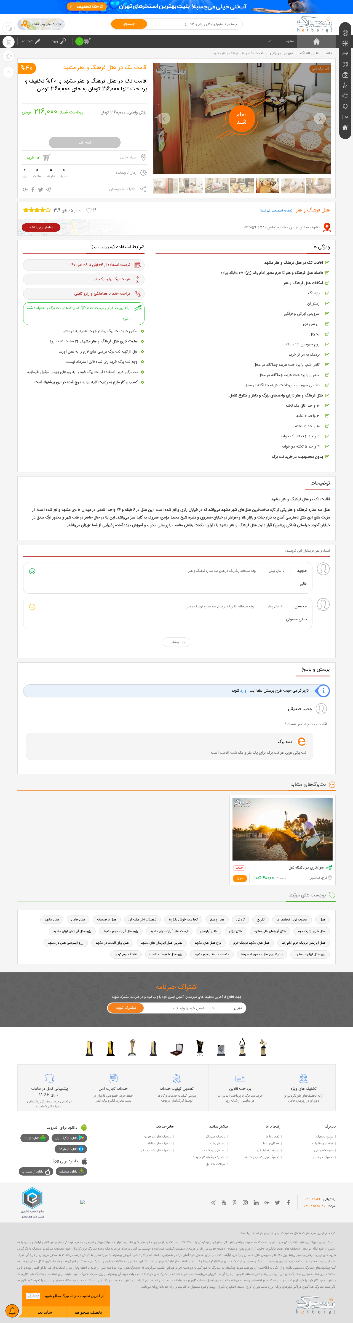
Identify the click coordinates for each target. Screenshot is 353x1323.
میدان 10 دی (128, 157)
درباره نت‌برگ (324, 1136)
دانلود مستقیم (68, 1171)
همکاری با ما (271, 1143)
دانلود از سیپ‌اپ (33, 1171)
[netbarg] (316, 1304)
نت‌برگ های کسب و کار (156, 1150)
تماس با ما (272, 1136)
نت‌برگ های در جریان (157, 1136)
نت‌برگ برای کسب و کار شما (261, 1157)
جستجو (129, 24)
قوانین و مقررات (322, 1143)
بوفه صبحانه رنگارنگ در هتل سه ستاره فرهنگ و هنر (222, 571)
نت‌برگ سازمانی (215, 1136)
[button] (164, 118)
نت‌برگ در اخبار (323, 1157)
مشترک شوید (126, 1008)
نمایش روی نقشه (41, 227)
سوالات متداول (216, 1164)
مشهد (290, 41)
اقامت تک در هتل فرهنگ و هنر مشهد (105, 68)
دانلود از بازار (31, 1138)
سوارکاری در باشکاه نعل (306, 867)
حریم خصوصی (323, 1150)
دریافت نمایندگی (268, 1150)
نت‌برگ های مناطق (159, 1143)
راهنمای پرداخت (215, 1150)
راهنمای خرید (217, 1143)
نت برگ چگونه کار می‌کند (209, 1157)
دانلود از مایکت (67, 1149)
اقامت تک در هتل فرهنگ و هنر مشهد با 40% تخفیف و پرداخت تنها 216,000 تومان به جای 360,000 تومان (86, 85)
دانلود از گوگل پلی (66, 1138)
